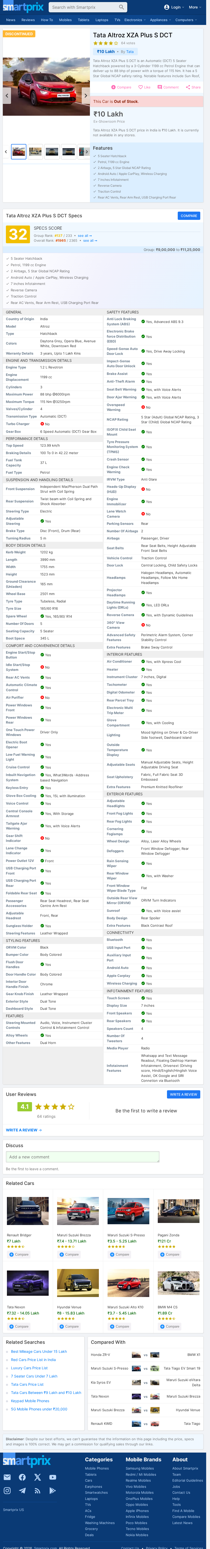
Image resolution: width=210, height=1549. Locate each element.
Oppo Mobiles (137, 1504)
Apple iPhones (137, 1511)
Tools (176, 1504)
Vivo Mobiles (136, 1486)
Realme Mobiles (138, 1480)
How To (47, 20)
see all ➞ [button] (85, 235)
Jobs (176, 1486)
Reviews (28, 20)
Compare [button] (189, 216)
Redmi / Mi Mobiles (141, 1474)
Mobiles (65, 20)
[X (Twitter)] (38, 1477)
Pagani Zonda (168, 1235)
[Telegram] (22, 1491)
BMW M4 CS (167, 1307)
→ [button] (24, 1130)
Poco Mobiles (136, 1523)
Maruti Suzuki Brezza (74, 1235)
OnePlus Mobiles (139, 1499)
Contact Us (181, 1492)
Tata (130, 51)
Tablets (83, 20)
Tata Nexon (16, 1307)
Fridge (90, 1517)
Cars (88, 1480)
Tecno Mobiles (137, 1529)
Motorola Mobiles (140, 1492)
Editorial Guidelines (187, 1480)
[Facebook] (22, 1477)
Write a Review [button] (183, 1094)
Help (176, 1499)
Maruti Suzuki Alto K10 (125, 1307)
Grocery (91, 1529)
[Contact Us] (7, 1477)
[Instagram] (7, 1491)
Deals (89, 1535)
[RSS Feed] (38, 1491)
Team (176, 1474)
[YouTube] (53, 1477)
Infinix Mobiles (137, 1517)
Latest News (182, 1523)
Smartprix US (13, 1510)
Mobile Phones (97, 1468)
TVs (117, 20)
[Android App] (53, 1491)
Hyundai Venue (69, 1307)
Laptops (102, 20)
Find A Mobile (183, 1511)
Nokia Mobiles (137, 1535)
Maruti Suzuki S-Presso (126, 1235)
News (10, 20)
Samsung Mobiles (140, 1468)
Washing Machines (100, 1523)
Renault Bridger (19, 1235)
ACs (88, 1511)
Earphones (93, 1486)
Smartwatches (96, 1492)
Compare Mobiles (186, 1517)
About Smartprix (185, 1468)
